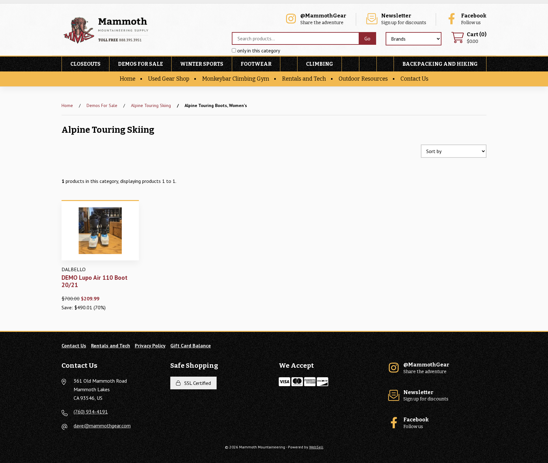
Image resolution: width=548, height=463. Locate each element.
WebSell (316, 447)
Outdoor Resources (363, 79)
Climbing (319, 64)
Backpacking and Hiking (440, 64)
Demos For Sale (140, 64)
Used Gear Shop (168, 79)
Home (127, 79)
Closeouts (85, 64)
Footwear (256, 64)
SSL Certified (196, 383)
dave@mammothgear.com (102, 425)
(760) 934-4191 (91, 411)
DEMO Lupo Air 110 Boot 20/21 (94, 281)
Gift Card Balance (190, 345)
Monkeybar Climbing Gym (235, 79)
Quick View (102, 265)
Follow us (473, 19)
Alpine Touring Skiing (151, 105)
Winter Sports (201, 64)
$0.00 (476, 38)
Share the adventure (323, 19)
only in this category (258, 50)
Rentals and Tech (304, 79)
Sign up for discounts (403, 19)
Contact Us (414, 79)
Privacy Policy (150, 345)
